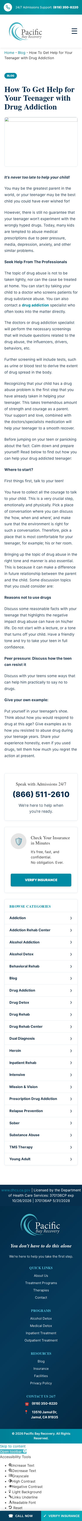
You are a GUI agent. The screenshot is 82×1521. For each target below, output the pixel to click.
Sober (14, 1123)
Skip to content (13, 1446)
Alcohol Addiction (24, 942)
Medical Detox (41, 1326)
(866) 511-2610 (41, 794)
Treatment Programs (41, 1283)
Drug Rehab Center (26, 1026)
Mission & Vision (23, 1087)
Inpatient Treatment (41, 1333)
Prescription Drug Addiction (33, 1098)
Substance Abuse (24, 1135)
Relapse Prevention (26, 1111)
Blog (21, 52)
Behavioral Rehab (24, 966)
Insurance (41, 1368)
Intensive (17, 1074)
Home (9, 52)
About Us (41, 1275)
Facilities (41, 1376)
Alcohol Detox (21, 954)
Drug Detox (19, 1002)
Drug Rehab (19, 1014)
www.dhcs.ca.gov (15, 1190)
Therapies (41, 1290)
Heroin (15, 1050)
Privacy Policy (41, 1383)
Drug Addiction (22, 990)
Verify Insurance (41, 880)
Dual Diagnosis (22, 1038)
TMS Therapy (21, 1147)
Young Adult (19, 1159)
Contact (41, 1297)
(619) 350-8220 (65, 7)
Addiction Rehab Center (30, 930)
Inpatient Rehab (22, 1062)
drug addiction (35, 305)
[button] (13, 1451)
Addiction (17, 918)
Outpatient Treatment (41, 1340)
